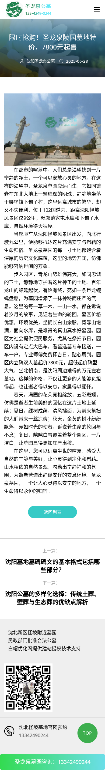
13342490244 (33, 735)
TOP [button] (87, 733)
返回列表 (52, 512)
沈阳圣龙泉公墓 (41, 61)
